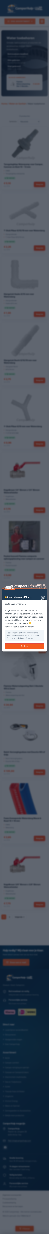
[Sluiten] (43, 598)
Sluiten (24, 646)
